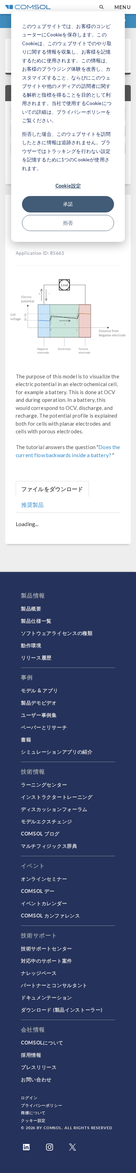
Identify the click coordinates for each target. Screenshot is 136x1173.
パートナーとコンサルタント (54, 985)
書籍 (26, 739)
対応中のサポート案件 (46, 960)
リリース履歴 (36, 657)
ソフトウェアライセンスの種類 (57, 632)
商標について (33, 1112)
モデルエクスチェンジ (46, 821)
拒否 (68, 223)
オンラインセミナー (44, 878)
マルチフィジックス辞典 (49, 845)
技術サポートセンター (46, 948)
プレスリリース (39, 1066)
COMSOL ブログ (40, 833)
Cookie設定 (68, 185)
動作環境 (31, 645)
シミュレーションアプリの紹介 (57, 751)
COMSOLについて (42, 1042)
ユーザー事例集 (39, 714)
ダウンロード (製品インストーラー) (62, 1009)
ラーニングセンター (44, 784)
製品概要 (31, 608)
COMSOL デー (37, 890)
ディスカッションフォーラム (54, 808)
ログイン (29, 1097)
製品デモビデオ (39, 702)
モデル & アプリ (39, 690)
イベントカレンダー (44, 903)
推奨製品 (32, 504)
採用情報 (31, 1054)
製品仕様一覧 (36, 620)
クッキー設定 (33, 1120)
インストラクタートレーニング (57, 796)
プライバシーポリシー (41, 1105)
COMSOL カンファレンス (50, 915)
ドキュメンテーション (46, 997)
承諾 (68, 204)
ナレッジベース (39, 972)
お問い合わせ (36, 1079)
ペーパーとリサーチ (44, 727)
